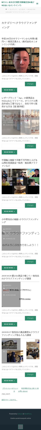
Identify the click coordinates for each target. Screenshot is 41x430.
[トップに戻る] (20, 426)
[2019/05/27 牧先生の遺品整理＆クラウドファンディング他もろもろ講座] (29, 351)
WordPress (28, 414)
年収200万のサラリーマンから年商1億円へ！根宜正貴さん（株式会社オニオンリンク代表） (19, 41)
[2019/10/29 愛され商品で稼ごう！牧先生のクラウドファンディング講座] (29, 294)
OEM (7, 54)
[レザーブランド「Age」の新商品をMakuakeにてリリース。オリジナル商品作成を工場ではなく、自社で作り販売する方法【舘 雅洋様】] (29, 122)
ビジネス (22, 9)
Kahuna (20, 414)
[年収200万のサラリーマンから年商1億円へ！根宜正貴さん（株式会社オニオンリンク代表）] (29, 60)
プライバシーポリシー (10, 388)
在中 (16, 58)
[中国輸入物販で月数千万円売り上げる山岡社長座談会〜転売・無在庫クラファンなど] (29, 181)
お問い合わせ (23, 391)
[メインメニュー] (37, 3)
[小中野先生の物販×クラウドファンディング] (29, 238)
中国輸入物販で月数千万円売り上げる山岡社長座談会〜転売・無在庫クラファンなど (19, 163)
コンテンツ (13, 9)
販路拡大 (6, 60)
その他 (7, 116)
